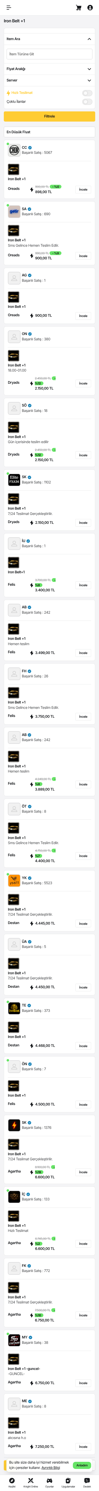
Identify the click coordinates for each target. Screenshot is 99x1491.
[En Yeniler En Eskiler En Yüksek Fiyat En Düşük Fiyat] (49, 132)
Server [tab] (12, 80)
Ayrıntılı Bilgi (50, 1468)
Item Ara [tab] (13, 39)
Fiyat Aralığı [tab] (16, 69)
